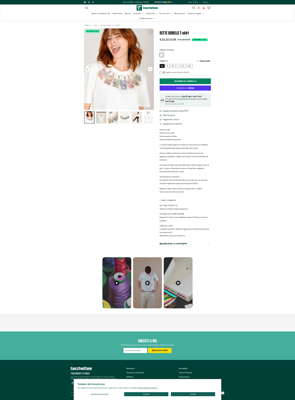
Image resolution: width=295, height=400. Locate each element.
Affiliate (130, 377)
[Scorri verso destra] (150, 69)
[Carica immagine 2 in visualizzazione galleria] (101, 117)
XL (183, 66)
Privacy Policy (184, 377)
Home (86, 25)
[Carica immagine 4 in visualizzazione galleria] (124, 117)
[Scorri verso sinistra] (88, 69)
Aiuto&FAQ (183, 368)
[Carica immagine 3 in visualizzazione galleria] (113, 117)
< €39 (95, 25)
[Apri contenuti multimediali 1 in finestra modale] (119, 69)
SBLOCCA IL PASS (160, 350)
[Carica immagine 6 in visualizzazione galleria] (148, 117)
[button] (86, 7)
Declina (193, 394)
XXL (189, 66)
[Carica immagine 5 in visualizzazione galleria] (136, 117)
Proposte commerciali (135, 373)
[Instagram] (73, 383)
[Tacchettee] (82, 368)
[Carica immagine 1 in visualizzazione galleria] (89, 117)
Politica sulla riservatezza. (147, 388)
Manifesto (131, 368)
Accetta (146, 394)
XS (162, 66)
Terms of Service (185, 373)
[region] (119, 76)
